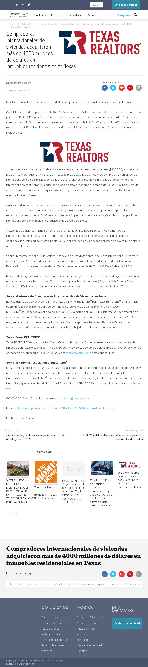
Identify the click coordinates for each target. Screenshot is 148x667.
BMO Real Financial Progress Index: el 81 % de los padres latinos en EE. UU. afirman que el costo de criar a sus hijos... (73, 491)
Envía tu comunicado (127, 623)
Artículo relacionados (20, 451)
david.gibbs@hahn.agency (73, 398)
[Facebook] (11, 4)
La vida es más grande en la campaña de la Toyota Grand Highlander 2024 (35, 437)
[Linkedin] (16, 4)
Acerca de (93, 15)
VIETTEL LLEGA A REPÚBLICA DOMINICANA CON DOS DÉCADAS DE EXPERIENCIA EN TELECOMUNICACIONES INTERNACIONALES (20, 491)
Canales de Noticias (45, 15)
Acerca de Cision (87, 623)
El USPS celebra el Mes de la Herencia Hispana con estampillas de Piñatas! (113, 437)
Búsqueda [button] (124, 15)
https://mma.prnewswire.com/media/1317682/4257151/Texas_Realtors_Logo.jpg (65, 408)
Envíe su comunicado (126, 4)
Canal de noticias (52, 617)
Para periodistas (72, 15)
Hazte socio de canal (89, 645)
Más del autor (44, 451)
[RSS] (22, 4)
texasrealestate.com (78, 352)
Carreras (82, 651)
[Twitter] (28, 4)
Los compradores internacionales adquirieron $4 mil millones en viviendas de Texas (129, 480)
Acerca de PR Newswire (91, 617)
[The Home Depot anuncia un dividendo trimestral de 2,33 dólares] (46, 472)
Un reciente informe (116, 112)
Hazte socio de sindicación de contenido (86, 634)
